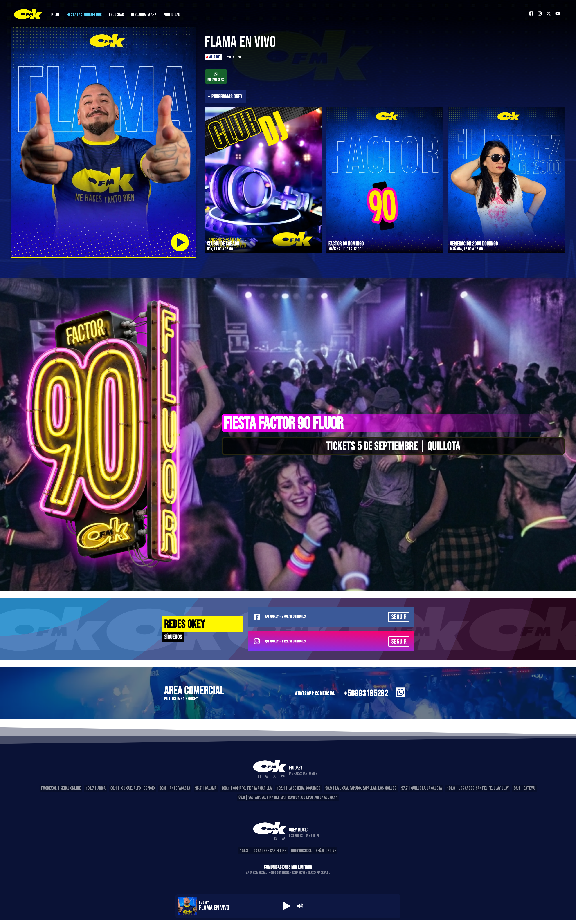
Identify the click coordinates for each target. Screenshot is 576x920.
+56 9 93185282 (279, 873)
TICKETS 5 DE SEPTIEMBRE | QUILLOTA (393, 446)
